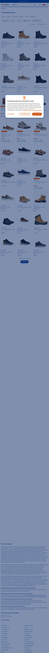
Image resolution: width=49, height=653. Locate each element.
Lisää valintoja (10, 114)
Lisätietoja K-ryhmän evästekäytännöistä (32, 110)
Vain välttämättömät (25, 114)
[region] (24, 106)
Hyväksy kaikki (37, 114)
